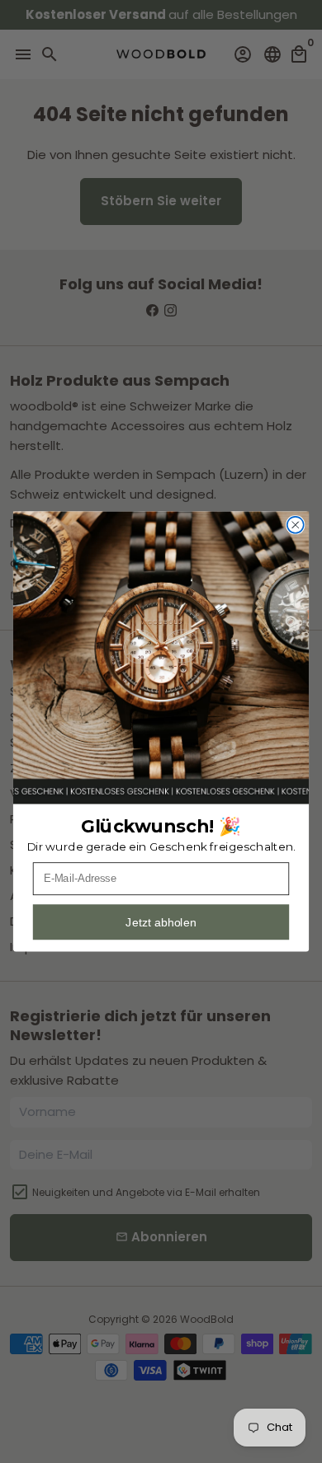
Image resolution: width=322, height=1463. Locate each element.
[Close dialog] (295, 525)
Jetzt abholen (160, 922)
